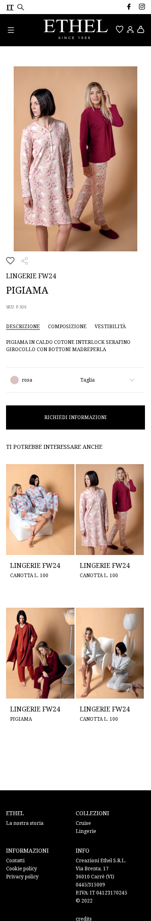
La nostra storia (24, 823)
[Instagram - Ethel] (142, 7)
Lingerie (86, 831)
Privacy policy (22, 876)
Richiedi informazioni (75, 417)
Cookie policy (21, 868)
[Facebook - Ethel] (129, 7)
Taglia (87, 379)
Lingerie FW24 (31, 276)
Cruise (83, 823)
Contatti (15, 860)
